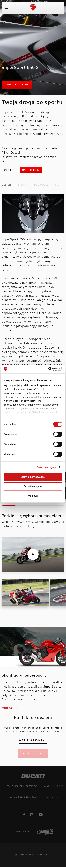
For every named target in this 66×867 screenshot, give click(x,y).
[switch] (57, 434)
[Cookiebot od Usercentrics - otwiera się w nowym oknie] (48, 369)
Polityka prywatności (22, 786)
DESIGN (6, 185)
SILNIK (22, 185)
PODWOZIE (41, 185)
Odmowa (33, 495)
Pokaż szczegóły (46, 467)
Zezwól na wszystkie (33, 476)
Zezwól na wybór (33, 486)
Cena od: (10, 170)
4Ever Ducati (11, 152)
